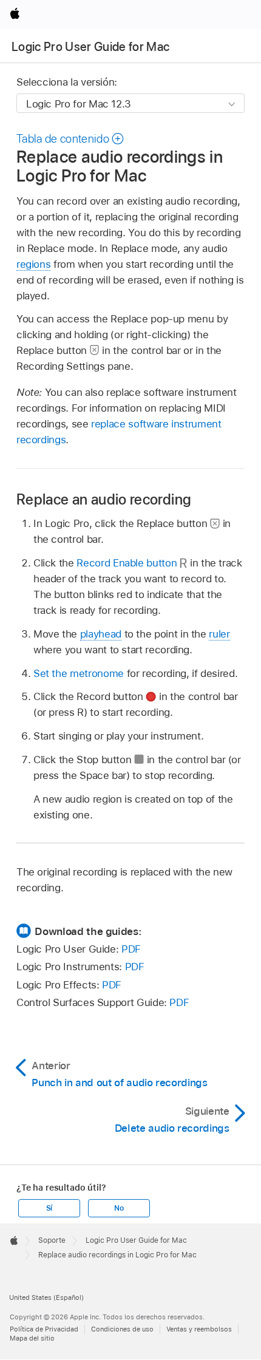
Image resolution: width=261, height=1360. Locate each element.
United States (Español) (46, 1297)
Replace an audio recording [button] (103, 499)
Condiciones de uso (122, 1329)
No (119, 1208)
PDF (131, 949)
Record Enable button (126, 563)
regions (33, 264)
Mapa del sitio (32, 1338)
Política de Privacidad (44, 1329)
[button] (70, 139)
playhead (100, 634)
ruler (219, 634)
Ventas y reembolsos (199, 1329)
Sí (49, 1208)
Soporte (52, 1240)
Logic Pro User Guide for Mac (91, 46)
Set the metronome (78, 673)
